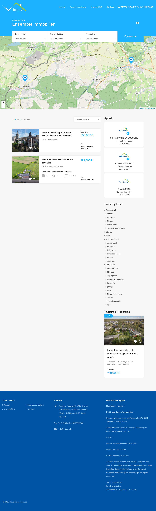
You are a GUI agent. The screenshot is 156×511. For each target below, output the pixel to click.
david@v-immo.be (124, 192)
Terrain (110, 297)
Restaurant (112, 225)
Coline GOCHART (124, 163)
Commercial (111, 210)
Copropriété (112, 276)
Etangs (109, 232)
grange (110, 287)
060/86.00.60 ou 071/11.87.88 (137, 7)
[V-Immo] (14, 10)
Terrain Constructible (116, 228)
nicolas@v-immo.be (124, 141)
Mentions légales (114, 406)
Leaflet (142, 108)
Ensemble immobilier (115, 279)
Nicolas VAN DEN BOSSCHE (124, 138)
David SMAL (124, 189)
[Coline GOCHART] (124, 159)
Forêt (108, 236)
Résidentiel (110, 265)
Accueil (62, 7)
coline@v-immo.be (124, 167)
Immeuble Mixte (113, 254)
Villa (108, 305)
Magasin (110, 221)
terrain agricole (114, 301)
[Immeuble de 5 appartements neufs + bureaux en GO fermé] (131, 60)
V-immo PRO (96, 7)
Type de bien (90, 34)
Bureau (110, 214)
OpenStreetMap (150, 108)
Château (110, 272)
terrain (110, 257)
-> (120, 412)
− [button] (3, 105)
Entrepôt (111, 217)
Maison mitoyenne (115, 294)
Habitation (111, 250)
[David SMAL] (124, 185)
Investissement (112, 239)
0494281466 (124, 144)
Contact (110, 7)
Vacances (111, 261)
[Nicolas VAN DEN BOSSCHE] (124, 134)
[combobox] (29, 39)
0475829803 (124, 169)
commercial (112, 243)
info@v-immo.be (65, 429)
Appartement (112, 268)
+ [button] (3, 102)
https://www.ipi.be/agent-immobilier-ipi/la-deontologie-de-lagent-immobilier (127, 472)
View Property (25, 147)
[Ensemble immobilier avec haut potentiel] (25, 78)
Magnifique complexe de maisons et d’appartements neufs (122, 353)
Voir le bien (124, 340)
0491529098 (124, 195)
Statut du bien (56, 34)
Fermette (111, 283)
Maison (110, 290)
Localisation (20, 34)
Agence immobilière (78, 7)
